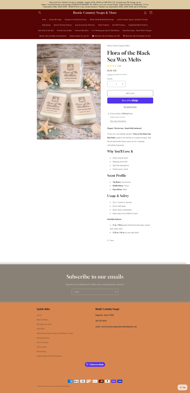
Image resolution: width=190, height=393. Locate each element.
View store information (118, 121)
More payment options (130, 107)
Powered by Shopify (64, 386)
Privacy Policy (42, 347)
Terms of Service (43, 342)
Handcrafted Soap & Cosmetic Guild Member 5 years (55, 333)
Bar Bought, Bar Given (44, 324)
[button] (40, 12)
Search (39, 315)
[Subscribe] (115, 292)
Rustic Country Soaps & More (50, 386)
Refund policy (41, 351)
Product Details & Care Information (49, 356)
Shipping (110, 74)
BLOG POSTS (41, 329)
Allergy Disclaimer (43, 338)
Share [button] (112, 240)
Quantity (109, 79)
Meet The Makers (42, 320)
